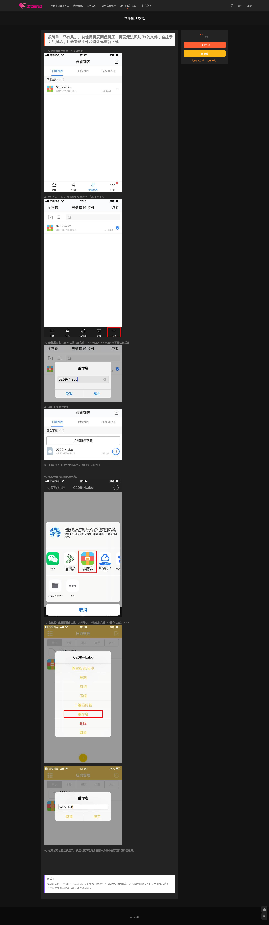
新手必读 (146, 5)
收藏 (205, 53)
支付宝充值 (108, 5)
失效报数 (78, 5)
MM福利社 (134, 917)
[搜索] (232, 5)
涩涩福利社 (30, 5)
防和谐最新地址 (128, 5)
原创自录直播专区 (60, 5)
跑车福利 (91, 5)
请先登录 (206, 44)
